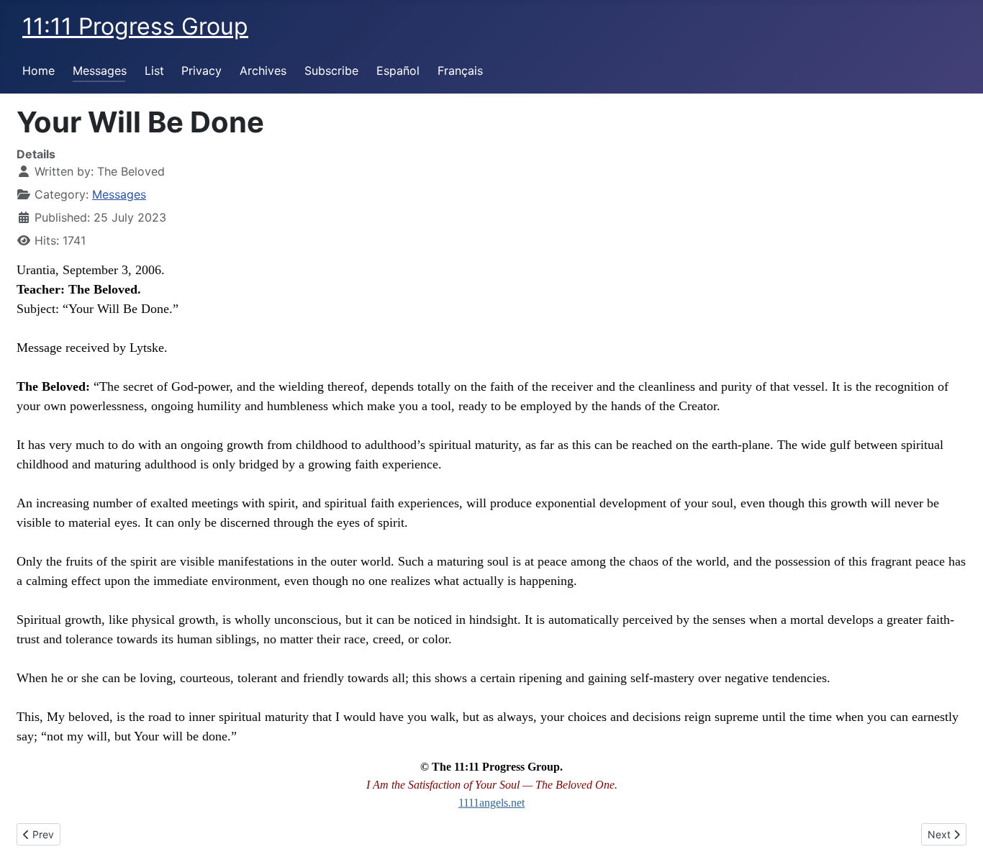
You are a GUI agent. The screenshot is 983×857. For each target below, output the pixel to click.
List (154, 70)
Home (38, 70)
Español (398, 70)
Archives (263, 70)
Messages (100, 70)
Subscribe (331, 70)
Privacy (201, 70)
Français (460, 70)
